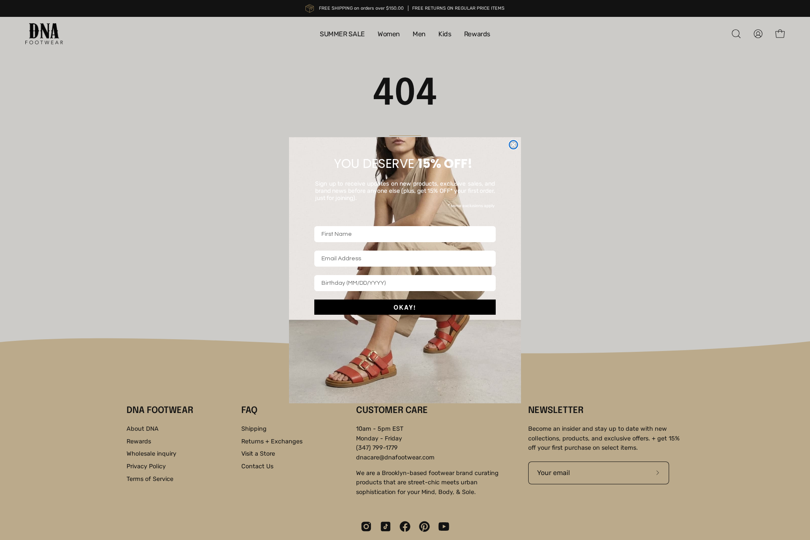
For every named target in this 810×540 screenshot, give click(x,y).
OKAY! (405, 307)
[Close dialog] (513, 144)
